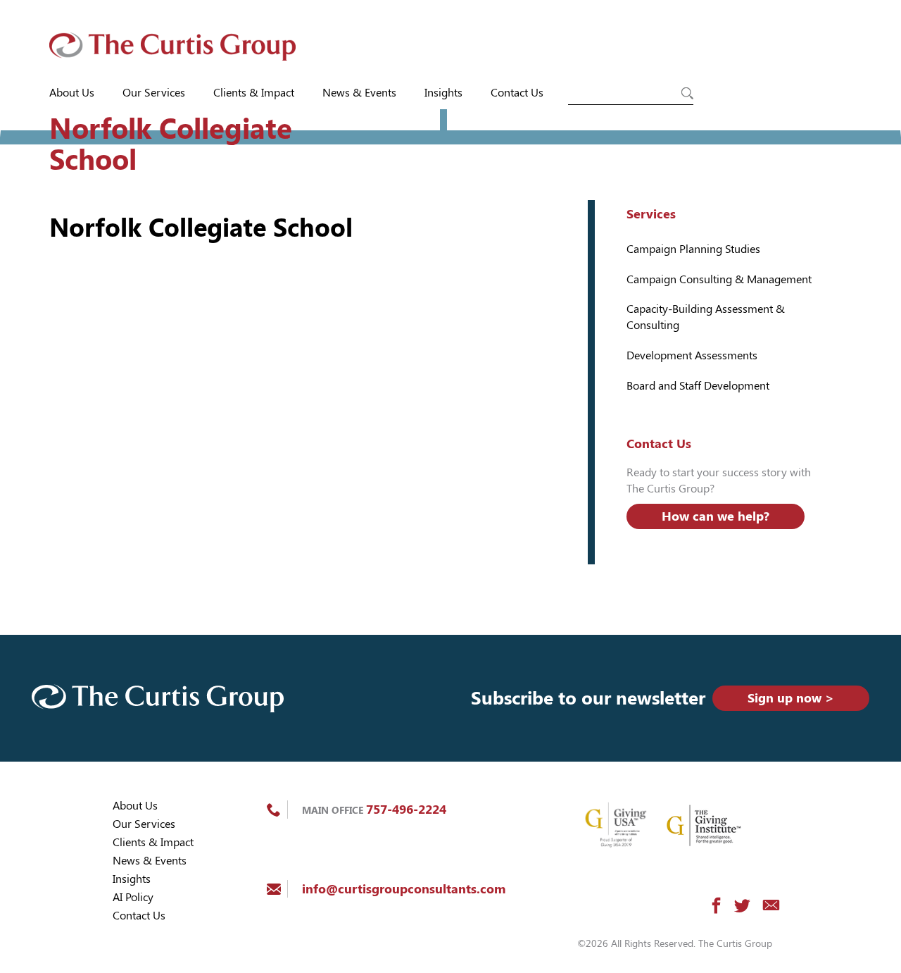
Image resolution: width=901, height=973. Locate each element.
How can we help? (715, 516)
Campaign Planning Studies (693, 249)
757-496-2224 (406, 809)
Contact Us (517, 92)
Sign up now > (791, 697)
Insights (443, 92)
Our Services (153, 92)
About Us (71, 92)
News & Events (359, 92)
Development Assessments (691, 355)
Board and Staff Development (697, 385)
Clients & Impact (253, 92)
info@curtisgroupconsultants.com (403, 888)
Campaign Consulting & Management (719, 279)
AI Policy (133, 897)
